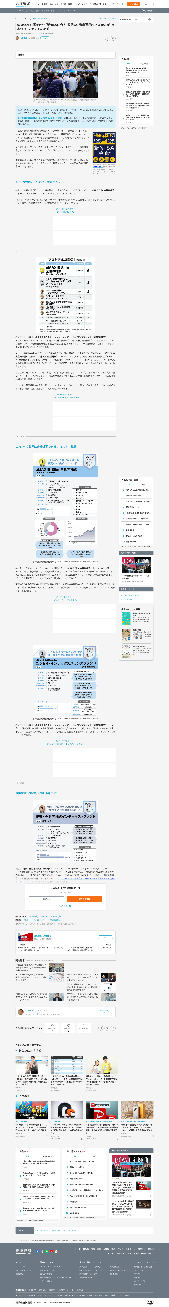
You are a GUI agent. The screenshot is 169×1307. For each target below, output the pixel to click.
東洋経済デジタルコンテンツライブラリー (55, 1277)
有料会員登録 (133, 4)
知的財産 (59, 1295)
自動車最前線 (131, 542)
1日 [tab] (129, 485)
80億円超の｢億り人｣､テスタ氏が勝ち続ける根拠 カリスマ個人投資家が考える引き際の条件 (83, 997)
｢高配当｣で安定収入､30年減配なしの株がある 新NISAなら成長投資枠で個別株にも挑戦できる (31, 967)
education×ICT (21, 1267)
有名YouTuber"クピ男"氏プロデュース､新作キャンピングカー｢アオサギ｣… (138, 82)
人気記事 (126, 59)
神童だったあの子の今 (134, 536)
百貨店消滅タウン (132, 507)
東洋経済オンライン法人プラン (90, 1267)
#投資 (42, 916)
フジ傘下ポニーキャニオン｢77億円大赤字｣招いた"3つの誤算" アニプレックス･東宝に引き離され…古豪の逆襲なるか (67, 1129)
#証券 (26, 920)
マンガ (77, 4)
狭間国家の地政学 (139, 646)
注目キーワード (127, 589)
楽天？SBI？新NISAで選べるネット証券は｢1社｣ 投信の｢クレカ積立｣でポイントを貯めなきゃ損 (82, 977)
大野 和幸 (23, 38)
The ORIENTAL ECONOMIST (51, 1267)
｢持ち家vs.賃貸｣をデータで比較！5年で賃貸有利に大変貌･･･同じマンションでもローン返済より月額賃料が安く (137, 1127)
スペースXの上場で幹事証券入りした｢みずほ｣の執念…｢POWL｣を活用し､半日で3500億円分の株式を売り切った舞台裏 (123, 1206)
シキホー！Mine (46, 1281)
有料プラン (138, 1274)
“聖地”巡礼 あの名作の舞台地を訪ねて (138, 513)
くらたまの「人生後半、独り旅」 (138, 501)
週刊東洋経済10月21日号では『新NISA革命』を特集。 (41, 118)
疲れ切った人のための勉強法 (141, 614)
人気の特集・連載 (130, 480)
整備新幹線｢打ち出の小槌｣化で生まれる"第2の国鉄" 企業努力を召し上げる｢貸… (138, 94)
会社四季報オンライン (48, 1270)
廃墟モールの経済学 (133, 496)
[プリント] (113, 38)
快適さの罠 (137, 630)
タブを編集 (148, 11)
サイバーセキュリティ (24, 1270)
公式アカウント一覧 (66, 1290)
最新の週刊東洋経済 (42, 936)
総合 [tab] (128, 64)
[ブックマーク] (107, 38)
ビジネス (20, 11)
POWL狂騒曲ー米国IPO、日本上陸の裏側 (135, 577)
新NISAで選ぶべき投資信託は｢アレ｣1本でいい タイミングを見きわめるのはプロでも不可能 (31, 997)
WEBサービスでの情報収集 (25, 1295)
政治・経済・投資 (33, 11)
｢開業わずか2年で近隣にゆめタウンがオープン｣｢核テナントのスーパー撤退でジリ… (138, 106)
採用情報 (52, 1290)
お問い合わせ (124, 1295)
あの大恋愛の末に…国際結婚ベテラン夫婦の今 (138, 519)
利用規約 (137, 1285)
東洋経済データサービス (88, 1274)
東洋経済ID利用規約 (94, 1295)
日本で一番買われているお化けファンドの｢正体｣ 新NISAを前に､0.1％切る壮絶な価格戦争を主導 (82, 987)
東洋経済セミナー (85, 1277)
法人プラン (138, 1277)
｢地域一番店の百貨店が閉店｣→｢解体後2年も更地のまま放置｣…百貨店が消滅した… (138, 70)
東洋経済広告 (114, 1267)
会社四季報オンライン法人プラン (91, 1270)
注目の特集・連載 (128, 553)
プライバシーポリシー (46, 1295)
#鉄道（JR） (139, 595)
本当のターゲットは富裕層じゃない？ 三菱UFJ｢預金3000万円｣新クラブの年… (138, 117)
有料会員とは (65, 906)
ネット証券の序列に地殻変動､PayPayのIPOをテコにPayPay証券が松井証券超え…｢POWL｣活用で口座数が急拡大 (102, 1127)
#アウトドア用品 (127, 599)
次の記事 (111, 18)
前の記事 (103, 18)
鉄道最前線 (130, 530)
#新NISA (32, 916)
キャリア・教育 (48, 11)
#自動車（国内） (127, 595)
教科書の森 (114, 1274)
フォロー (45, 38)
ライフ (59, 11)
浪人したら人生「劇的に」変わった (138, 490)
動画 (70, 4)
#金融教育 (54, 916)
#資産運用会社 (55, 920)
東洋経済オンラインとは (129, 19)
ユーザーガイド (140, 1281)
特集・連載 (54, 4)
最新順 (44, 4)
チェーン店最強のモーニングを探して (138, 524)
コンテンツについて (141, 1270)
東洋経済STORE (46, 1274)
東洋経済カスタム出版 (118, 1270)
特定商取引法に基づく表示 (75, 1295)
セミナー (85, 4)
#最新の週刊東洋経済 (40, 18)
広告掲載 (80, 1290)
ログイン (147, 4)
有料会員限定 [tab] (143, 64)
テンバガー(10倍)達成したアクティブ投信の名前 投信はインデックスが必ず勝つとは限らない (31, 977)
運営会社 (42, 1290)
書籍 (104, 4)
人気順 (63, 4)
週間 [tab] (143, 485)
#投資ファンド (39, 920)
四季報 (96, 4)
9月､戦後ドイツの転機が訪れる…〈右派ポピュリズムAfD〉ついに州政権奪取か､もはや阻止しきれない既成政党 (31, 1127)
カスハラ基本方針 (110, 1295)
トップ (37, 4)
